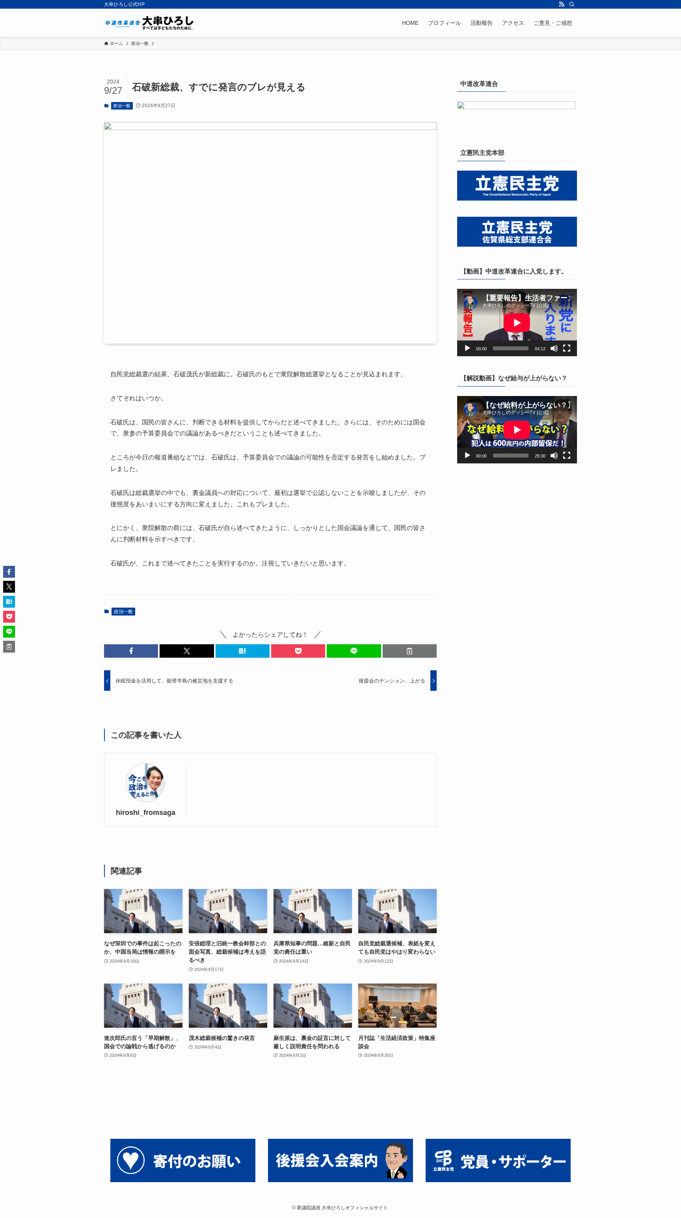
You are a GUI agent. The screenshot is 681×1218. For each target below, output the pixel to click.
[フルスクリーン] (567, 348)
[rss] (561, 4)
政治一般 (121, 105)
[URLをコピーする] (410, 651)
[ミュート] (554, 348)
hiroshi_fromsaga (145, 812)
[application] (517, 322)
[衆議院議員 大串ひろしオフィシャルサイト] (151, 23)
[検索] (572, 4)
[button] (131, 651)
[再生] (467, 348)
